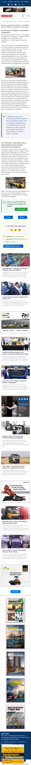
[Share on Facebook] (10, 242)
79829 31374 (13, 742)
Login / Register (24, 1)
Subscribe (16, 1)
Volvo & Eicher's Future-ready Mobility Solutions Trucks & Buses (14, 551)
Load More (15, 591)
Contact (5, 1)
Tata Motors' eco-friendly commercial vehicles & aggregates (14, 381)
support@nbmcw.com (8, 744)
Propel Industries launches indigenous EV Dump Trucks (15, 298)
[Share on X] (15, 242)
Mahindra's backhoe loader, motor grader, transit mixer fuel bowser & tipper (15, 353)
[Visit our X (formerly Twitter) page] (12, 5)
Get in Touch (21, 209)
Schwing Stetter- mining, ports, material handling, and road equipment (14, 269)
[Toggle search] (28, 15)
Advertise (10, 1)
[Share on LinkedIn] (12, 242)
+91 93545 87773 (22, 742)
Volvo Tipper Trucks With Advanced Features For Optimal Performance (13, 467)
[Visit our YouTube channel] (15, 5)
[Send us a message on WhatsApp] (22, 5)
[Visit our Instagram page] (19, 5)
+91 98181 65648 (6, 742)
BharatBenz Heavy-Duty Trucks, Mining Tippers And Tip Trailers (14, 522)
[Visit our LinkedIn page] (8, 5)
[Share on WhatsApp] (17, 242)
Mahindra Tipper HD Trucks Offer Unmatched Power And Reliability (12, 437)
